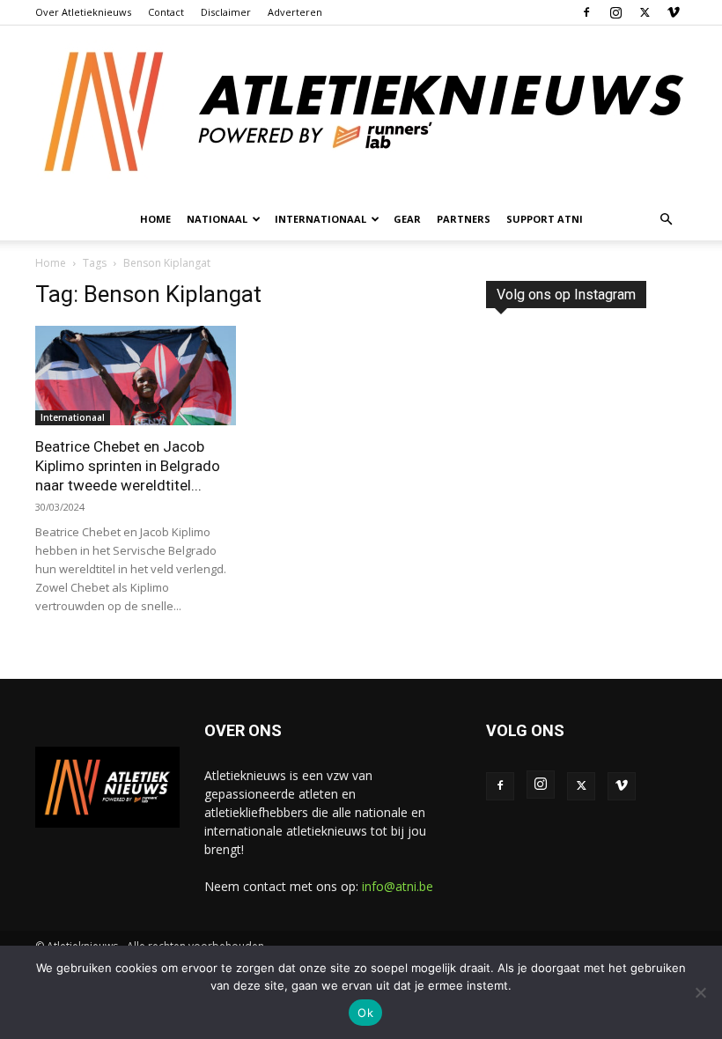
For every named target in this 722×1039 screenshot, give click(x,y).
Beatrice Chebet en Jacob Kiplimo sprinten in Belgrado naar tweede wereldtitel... (127, 466)
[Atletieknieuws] (361, 112)
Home (155, 218)
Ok (365, 1013)
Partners (463, 218)
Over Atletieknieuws (83, 11)
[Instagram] (615, 12)
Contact (166, 11)
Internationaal (73, 417)
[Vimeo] (673, 12)
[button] (666, 219)
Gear (407, 218)
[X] (644, 12)
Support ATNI (544, 218)
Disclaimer (226, 11)
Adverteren (295, 11)
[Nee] (700, 992)
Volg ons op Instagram (566, 294)
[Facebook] (586, 12)
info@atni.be (397, 886)
